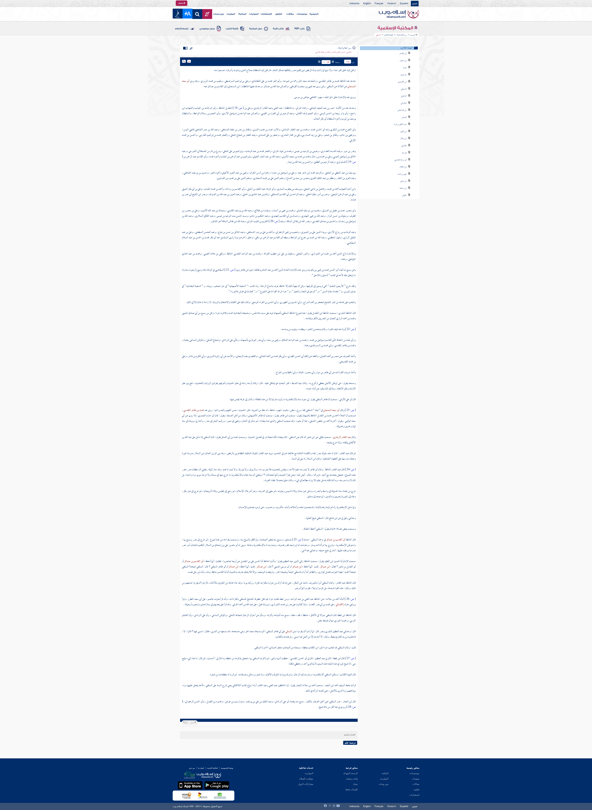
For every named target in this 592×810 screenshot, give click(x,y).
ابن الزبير (403, 75)
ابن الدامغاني (402, 110)
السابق (193, 722)
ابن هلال (403, 138)
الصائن (404, 117)
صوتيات (415, 778)
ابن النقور (403, 131)
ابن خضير (403, 60)
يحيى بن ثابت (402, 174)
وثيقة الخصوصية (227, 768)
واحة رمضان (352, 778)
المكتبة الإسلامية (396, 27)
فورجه (404, 153)
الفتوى (278, 14)
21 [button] (348, 61)
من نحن (192, 768)
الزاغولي (404, 96)
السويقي (404, 89)
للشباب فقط (351, 789)
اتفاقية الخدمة (212, 768)
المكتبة (242, 14)
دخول (181, 3)
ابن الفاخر (403, 53)
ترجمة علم (350, 742)
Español (404, 3)
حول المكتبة (255, 28)
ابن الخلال (403, 167)
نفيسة (405, 68)
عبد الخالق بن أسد (400, 124)
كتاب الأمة (278, 28)
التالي (186, 722)
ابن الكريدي (402, 82)
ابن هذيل (403, 181)
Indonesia (354, 3)
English (367, 3)
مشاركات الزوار (305, 784)
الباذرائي (404, 103)
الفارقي (404, 146)
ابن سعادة (403, 188)
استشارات (414, 795)
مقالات (290, 14)
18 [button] (328, 62)
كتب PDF (299, 28)
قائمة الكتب (232, 28)
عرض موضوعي (207, 28)
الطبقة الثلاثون (388, 35)
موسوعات (302, 14)
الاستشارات (266, 14)
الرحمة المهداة (350, 773)
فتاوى (416, 789)
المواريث (231, 14)
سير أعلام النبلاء (401, 35)
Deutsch (391, 3)
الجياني (404, 195)
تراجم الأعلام (182, 28)
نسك (355, 784)
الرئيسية (314, 14)
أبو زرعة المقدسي (401, 160)
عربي (414, 3)
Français (379, 3)
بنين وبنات (218, 14)
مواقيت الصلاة (306, 778)
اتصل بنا (201, 768)
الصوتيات (254, 14)
